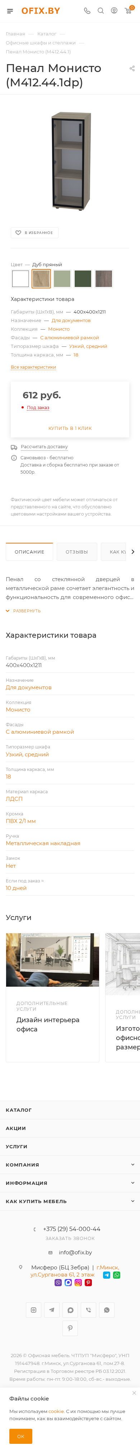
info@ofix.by (75, 1252)
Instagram (33, 1310)
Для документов (71, 320)
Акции (16, 1128)
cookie (56, 1411)
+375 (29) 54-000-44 (72, 1229)
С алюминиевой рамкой (69, 337)
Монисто (59, 329)
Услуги (17, 1146)
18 (76, 355)
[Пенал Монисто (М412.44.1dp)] (70, 160)
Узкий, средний (88, 346)
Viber (88, 1310)
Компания (22, 1165)
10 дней (16, 888)
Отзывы (77, 552)
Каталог (19, 1110)
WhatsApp (107, 1310)
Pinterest (70, 1328)
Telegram (52, 1310)
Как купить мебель (36, 1201)
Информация (27, 1183)
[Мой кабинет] (114, 11)
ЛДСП (14, 798)
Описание (29, 552)
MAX (70, 1310)
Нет (11, 865)
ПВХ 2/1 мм (21, 821)
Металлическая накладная (43, 843)
